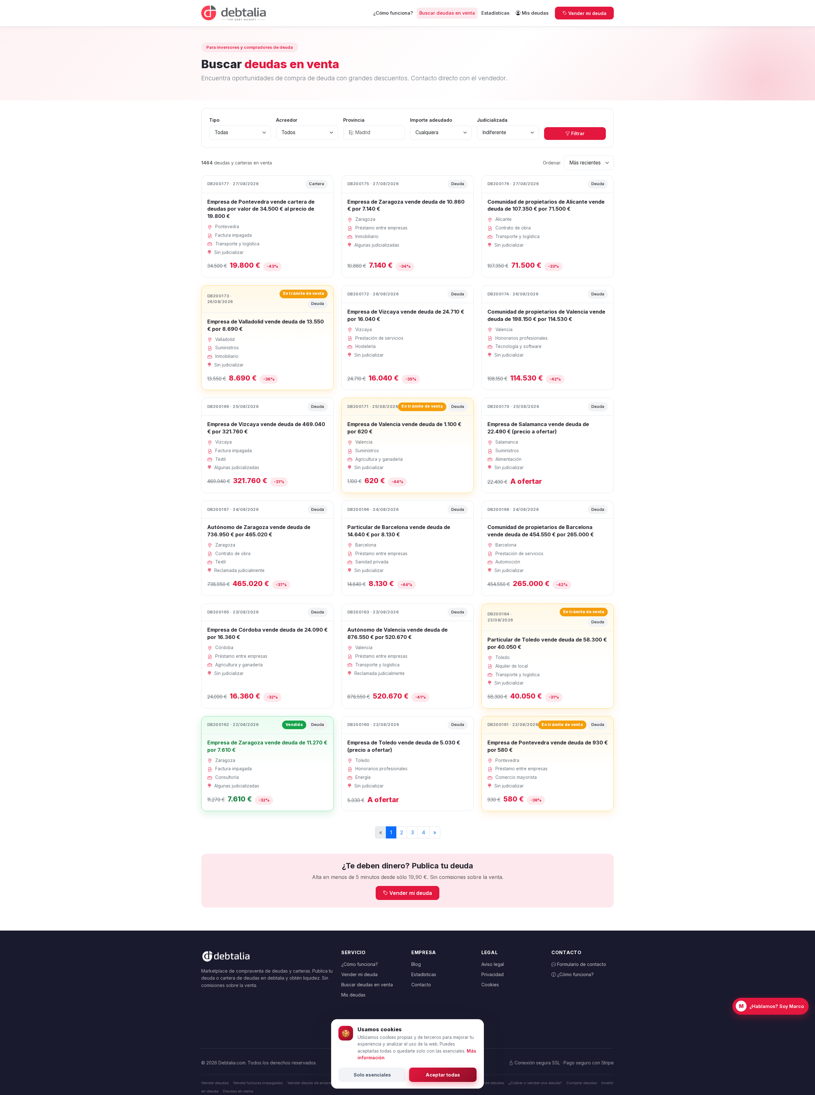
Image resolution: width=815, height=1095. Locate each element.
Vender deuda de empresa (311, 1083)
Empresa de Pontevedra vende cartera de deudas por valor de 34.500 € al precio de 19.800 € (261, 209)
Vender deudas (215, 1083)
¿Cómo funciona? (393, 13)
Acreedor (286, 120)
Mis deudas (535, 13)
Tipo (214, 120)
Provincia (354, 120)
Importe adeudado (431, 120)
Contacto (421, 984)
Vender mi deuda (587, 13)
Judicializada (492, 120)
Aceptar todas (443, 1074)
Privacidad (492, 974)
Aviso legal (492, 964)
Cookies (490, 984)
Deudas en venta (238, 1091)
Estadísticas (495, 13)
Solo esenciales (372, 1074)
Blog (416, 964)
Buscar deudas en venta (447, 13)
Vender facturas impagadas (258, 1083)
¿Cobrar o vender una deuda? (535, 1083)
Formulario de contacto (581, 964)
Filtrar (578, 133)
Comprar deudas (581, 1083)
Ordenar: (552, 162)
